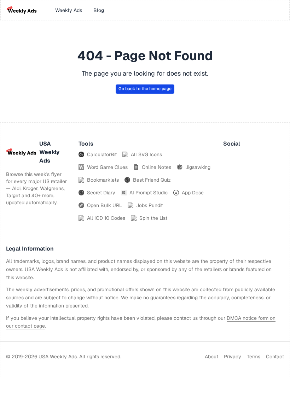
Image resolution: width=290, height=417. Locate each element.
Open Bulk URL (104, 205)
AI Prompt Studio (148, 192)
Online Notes (156, 167)
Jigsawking (197, 167)
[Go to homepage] (21, 10)
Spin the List (153, 218)
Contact (275, 356)
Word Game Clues (107, 167)
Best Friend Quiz (152, 180)
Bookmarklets (103, 180)
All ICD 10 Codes (106, 218)
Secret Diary (101, 192)
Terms (253, 356)
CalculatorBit (102, 154)
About (211, 356)
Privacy (232, 356)
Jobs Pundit (149, 205)
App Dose (193, 192)
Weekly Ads (68, 10)
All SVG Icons (146, 154)
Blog (98, 10)
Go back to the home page (145, 89)
